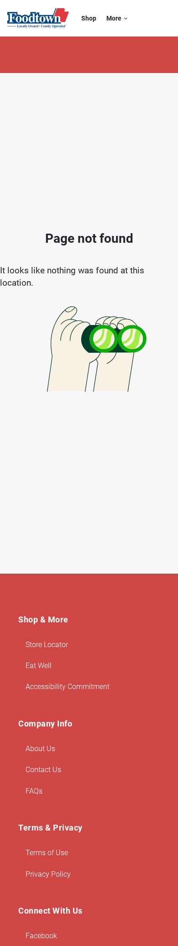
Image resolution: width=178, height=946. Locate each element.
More (113, 18)
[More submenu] (126, 18)
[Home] (38, 18)
